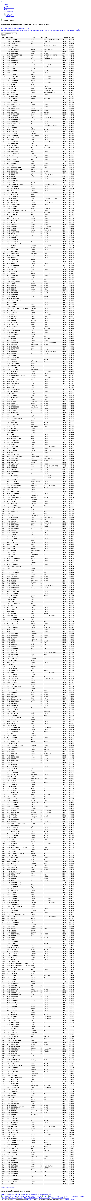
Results (6, 9)
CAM (2, 30)
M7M (65, 30)
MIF (68, 30)
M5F (51, 30)
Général (78, 30)
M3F (38, 30)
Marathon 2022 (12, 28)
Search (3, 35)
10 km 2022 (4, 28)
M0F (18, 30)
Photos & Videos (9, 8)
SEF (70, 30)
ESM (8, 30)
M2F (31, 30)
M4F (44, 30)
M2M (34, 30)
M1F (24, 30)
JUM (14, 30)
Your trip (6, 6)
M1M (28, 30)
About (6, 4)
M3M (41, 30)
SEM (74, 30)
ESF (5, 30)
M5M (54, 30)
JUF (11, 30)
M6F (58, 30)
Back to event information (8, 1187)
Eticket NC (30, 1199)
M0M (21, 30)
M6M (61, 30)
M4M (48, 30)
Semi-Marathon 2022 (23, 28)
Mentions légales (70, 1199)
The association (8, 11)
